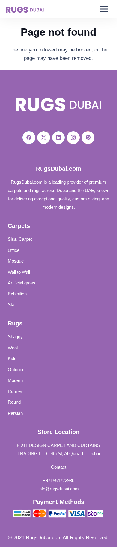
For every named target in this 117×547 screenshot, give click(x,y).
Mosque (16, 260)
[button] (104, 8)
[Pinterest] (88, 137)
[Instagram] (73, 137)
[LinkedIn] (58, 137)
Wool (13, 347)
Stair (12, 304)
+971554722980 (58, 480)
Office (14, 250)
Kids (12, 358)
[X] (43, 137)
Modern (15, 380)
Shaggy (15, 336)
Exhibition (17, 293)
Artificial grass (21, 282)
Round (14, 402)
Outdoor (16, 369)
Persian (15, 413)
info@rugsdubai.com (58, 488)
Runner (15, 391)
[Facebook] (28, 137)
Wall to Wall (19, 272)
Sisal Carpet (20, 239)
